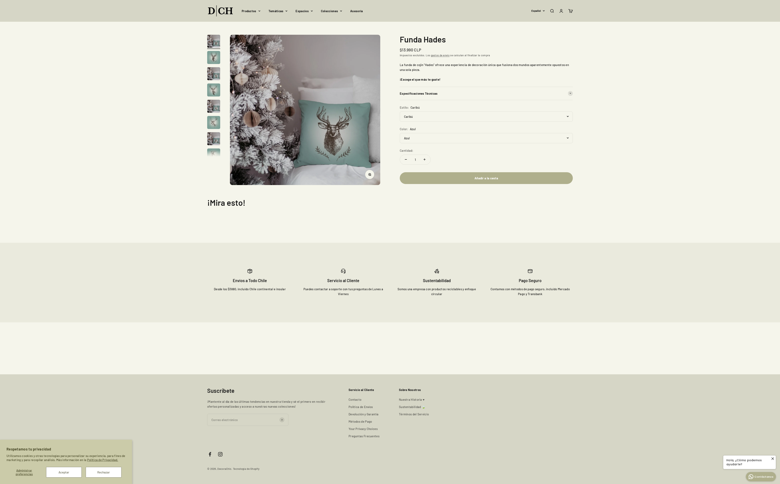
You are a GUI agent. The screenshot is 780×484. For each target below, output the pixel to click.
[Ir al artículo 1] (213, 42)
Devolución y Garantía (363, 414)
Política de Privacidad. (102, 460)
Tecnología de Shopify (246, 468)
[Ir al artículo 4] (213, 90)
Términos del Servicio (414, 414)
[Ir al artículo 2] (213, 58)
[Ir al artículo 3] (213, 74)
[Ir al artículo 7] (213, 139)
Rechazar (103, 472)
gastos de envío (440, 55)
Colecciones (329, 11)
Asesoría (356, 11)
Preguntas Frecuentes (364, 436)
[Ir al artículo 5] (213, 107)
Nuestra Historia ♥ (412, 399)
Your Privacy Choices (363, 429)
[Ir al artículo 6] (213, 123)
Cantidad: (406, 150)
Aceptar (63, 472)
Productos (249, 11)
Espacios (302, 11)
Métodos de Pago (360, 421)
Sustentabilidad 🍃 (412, 407)
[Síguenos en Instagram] (220, 454)
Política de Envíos (361, 407)
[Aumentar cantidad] (424, 159)
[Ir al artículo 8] (213, 155)
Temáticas (276, 11)
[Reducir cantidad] (406, 159)
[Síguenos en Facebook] (210, 454)
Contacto (355, 399)
